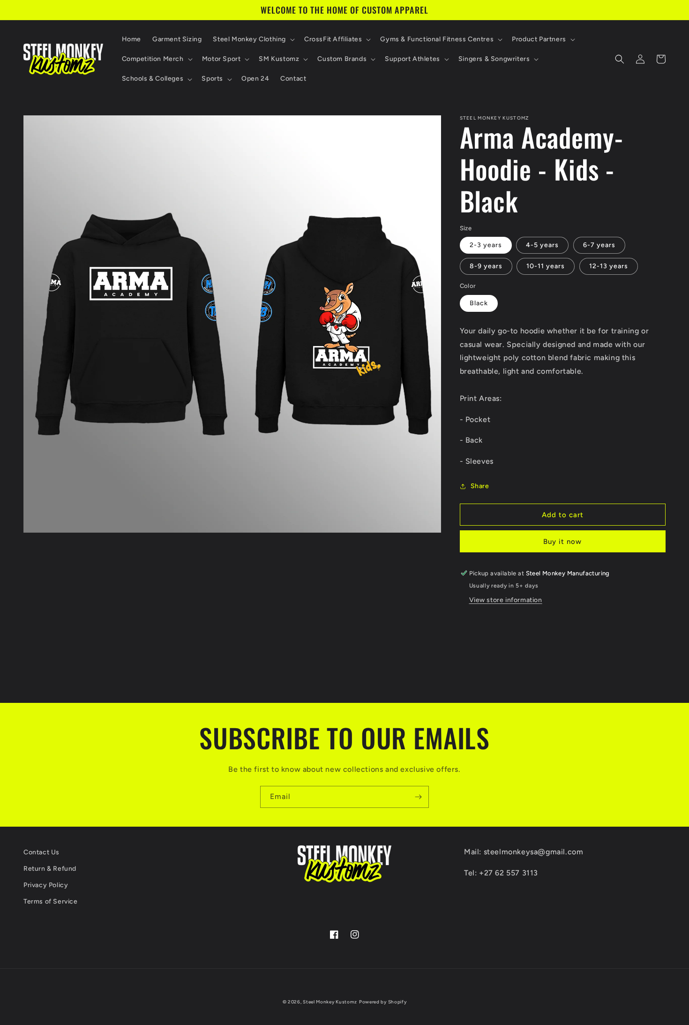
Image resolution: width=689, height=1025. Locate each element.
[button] (253, 39)
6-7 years (599, 245)
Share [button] (480, 486)
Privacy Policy (45, 885)
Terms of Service (50, 901)
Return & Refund (49, 869)
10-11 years (545, 266)
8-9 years (486, 266)
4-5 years (542, 245)
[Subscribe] (418, 797)
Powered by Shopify (383, 1002)
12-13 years (608, 266)
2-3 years (486, 245)
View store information (505, 600)
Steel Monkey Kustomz (330, 1002)
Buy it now (562, 541)
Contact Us (41, 852)
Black (479, 303)
